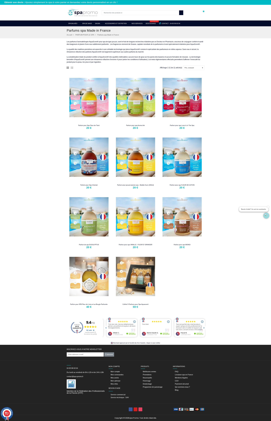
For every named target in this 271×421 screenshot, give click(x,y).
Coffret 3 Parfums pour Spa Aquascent (135, 304)
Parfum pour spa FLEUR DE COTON (182, 185)
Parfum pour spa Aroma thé (135, 125)
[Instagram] (140, 409)
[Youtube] (135, 409)
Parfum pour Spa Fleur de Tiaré (89, 125)
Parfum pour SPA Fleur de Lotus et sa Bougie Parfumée (89, 304)
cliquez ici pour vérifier (153, 343)
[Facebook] (131, 409)
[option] (136, 4)
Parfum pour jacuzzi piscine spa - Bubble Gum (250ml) (135, 185)
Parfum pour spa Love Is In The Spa (182, 125)
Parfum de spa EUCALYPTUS (89, 244)
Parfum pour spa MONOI (182, 244)
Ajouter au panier (82, 122)
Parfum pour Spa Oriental (88, 185)
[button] (266, 216)
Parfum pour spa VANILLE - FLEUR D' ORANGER (135, 244)
